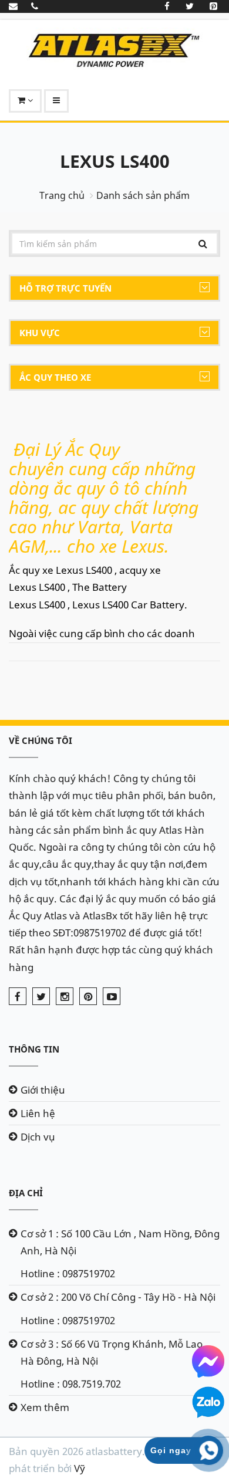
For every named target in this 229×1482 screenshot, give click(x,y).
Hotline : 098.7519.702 (71, 1383)
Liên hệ (38, 1113)
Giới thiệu (43, 1090)
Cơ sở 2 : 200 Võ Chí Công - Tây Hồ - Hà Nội (118, 1297)
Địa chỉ (26, 1193)
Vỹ (79, 1468)
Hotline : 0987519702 (68, 1273)
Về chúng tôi (40, 740)
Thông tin (34, 1049)
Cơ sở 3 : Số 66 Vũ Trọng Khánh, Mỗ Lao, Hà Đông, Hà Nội (113, 1352)
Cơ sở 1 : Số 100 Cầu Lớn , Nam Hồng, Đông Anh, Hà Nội (120, 1242)
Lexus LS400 (115, 161)
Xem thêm (45, 1407)
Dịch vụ (38, 1136)
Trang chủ (62, 195)
